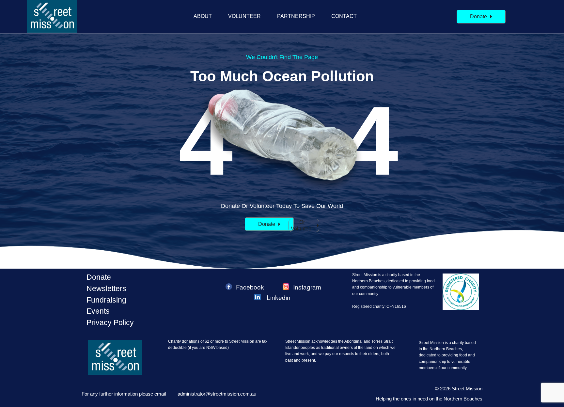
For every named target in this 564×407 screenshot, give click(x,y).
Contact (344, 16)
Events (98, 311)
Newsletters (106, 288)
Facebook (250, 286)
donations (190, 341)
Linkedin (278, 297)
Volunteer (244, 16)
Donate (98, 277)
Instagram (307, 286)
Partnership (296, 16)
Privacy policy (110, 322)
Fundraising (106, 300)
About (203, 16)
